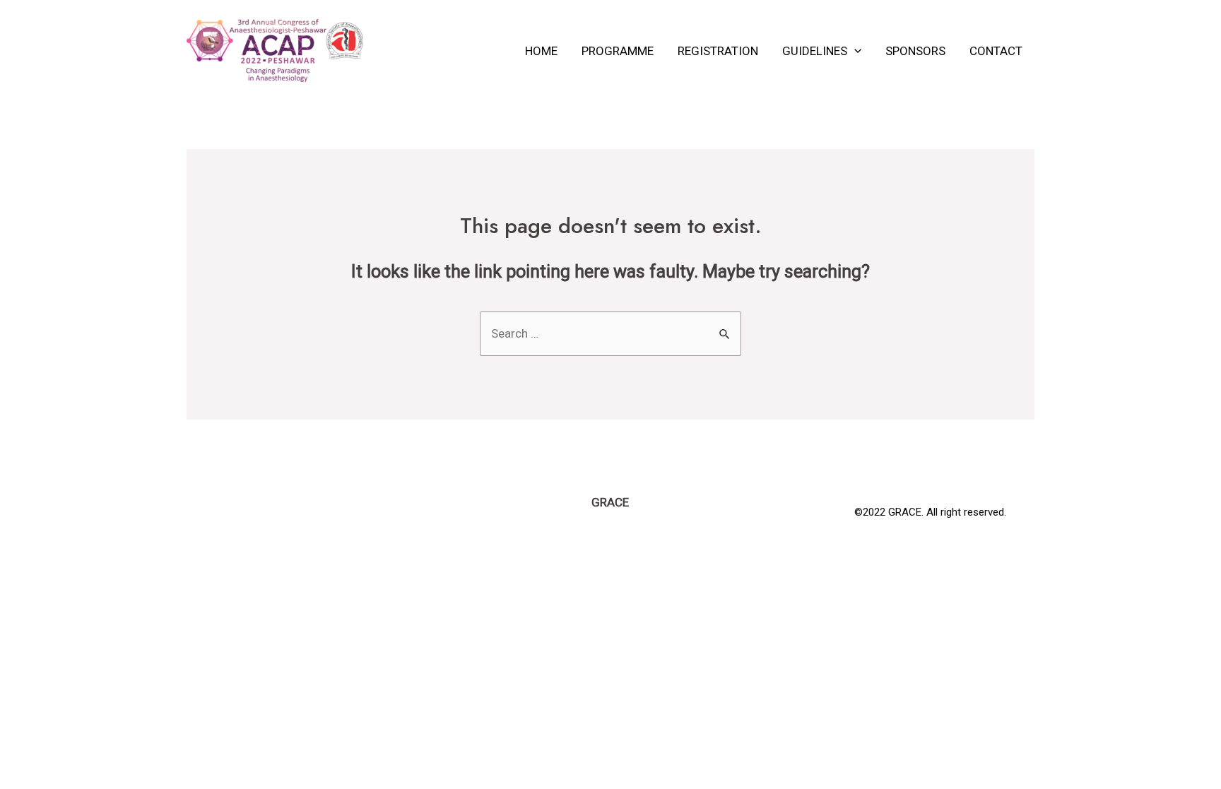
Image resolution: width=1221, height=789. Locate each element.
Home (541, 51)
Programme (618, 51)
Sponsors (915, 51)
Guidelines (814, 51)
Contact (995, 51)
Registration (718, 51)
